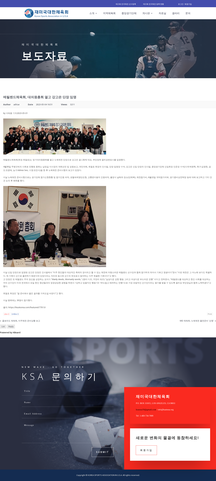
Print (210, 314)
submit (102, 452)
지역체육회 (109, 13)
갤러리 (176, 13)
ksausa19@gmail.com (146, 409)
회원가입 (146, 450)
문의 (187, 13)
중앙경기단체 (129, 13)
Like (6, 314)
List (3, 326)
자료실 (162, 13)
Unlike (15, 314)
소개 (91, 13)
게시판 (146, 13)
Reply (11, 326)
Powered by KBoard (10, 332)
